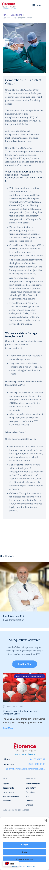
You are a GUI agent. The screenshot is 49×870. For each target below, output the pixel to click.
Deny (24, 852)
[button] (45, 820)
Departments (16, 15)
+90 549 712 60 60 (36, 764)
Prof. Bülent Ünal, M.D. (13, 616)
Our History (31, 788)
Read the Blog (24, 664)
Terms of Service (29, 866)
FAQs (28, 796)
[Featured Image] (24, 586)
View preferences (24, 859)
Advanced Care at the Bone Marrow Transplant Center (20, 712)
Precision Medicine (11, 796)
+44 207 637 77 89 (37, 759)
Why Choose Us (33, 784)
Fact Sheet (30, 792)
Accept (24, 844)
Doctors (6, 784)
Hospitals (7, 800)
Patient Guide (8, 792)
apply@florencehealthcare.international (25, 768)
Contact (29, 800)
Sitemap (29, 805)
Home (5, 15)
